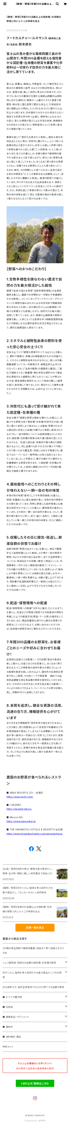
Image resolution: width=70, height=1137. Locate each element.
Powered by (31, 1120)
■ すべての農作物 (12, 997)
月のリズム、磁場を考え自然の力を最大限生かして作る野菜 (32, 975)
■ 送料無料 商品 (12, 1036)
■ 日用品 (8, 1007)
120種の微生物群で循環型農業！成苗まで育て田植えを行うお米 (33, 950)
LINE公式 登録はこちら (35, 1083)
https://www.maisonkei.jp (21, 821)
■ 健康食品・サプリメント (16, 1016)
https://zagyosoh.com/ (20, 796)
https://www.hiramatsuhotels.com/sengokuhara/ (35, 833)
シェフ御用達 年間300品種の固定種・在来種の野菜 (29, 962)
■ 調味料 (8, 1026)
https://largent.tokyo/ (19, 809)
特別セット (8, 1046)
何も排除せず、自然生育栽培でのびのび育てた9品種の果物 (33, 987)
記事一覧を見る (35, 927)
